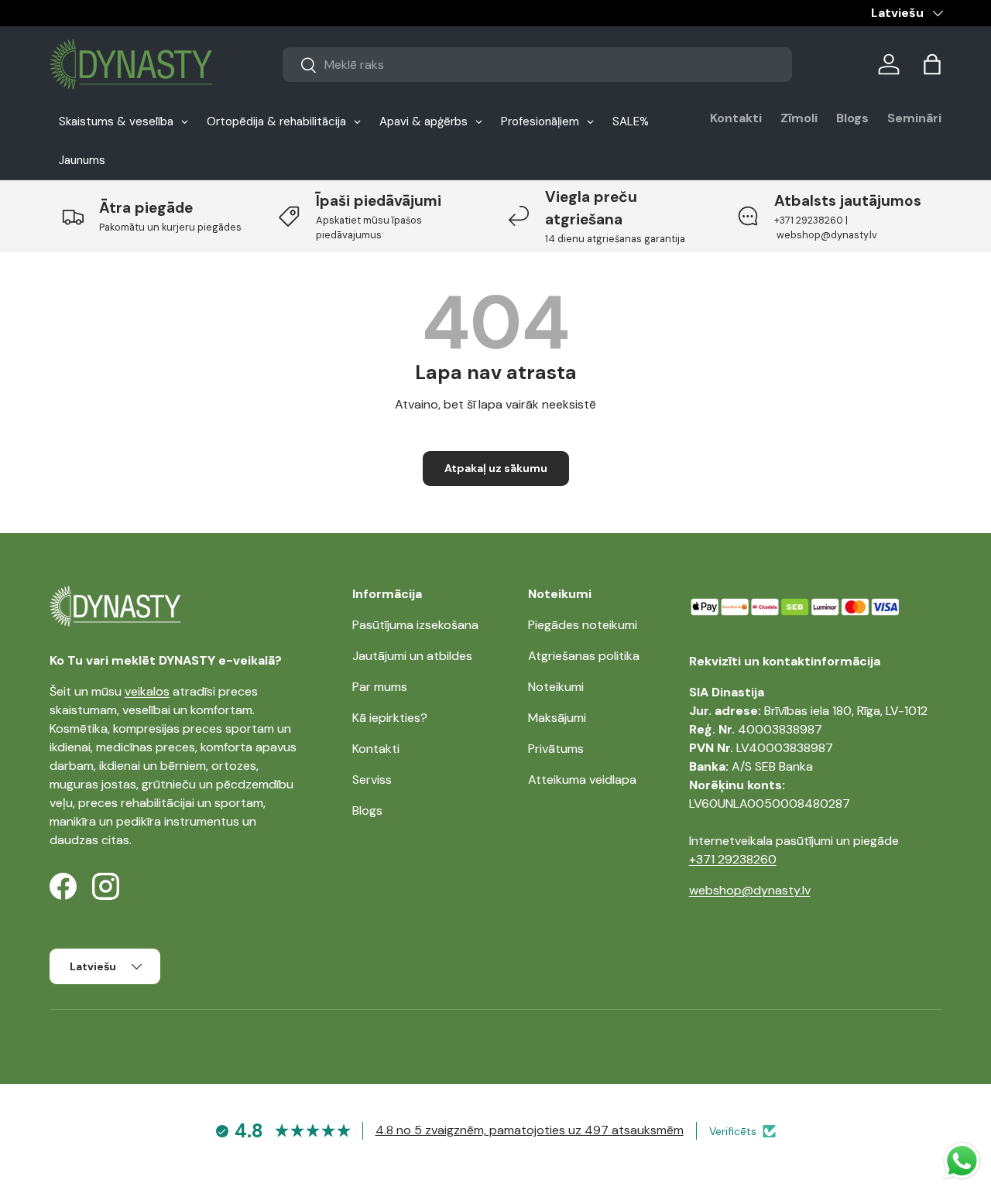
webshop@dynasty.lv (750, 890)
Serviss (372, 779)
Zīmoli (799, 118)
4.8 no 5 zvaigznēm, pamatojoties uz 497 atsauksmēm (529, 1130)
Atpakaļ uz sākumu (495, 468)
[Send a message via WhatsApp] (962, 1161)
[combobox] (537, 64)
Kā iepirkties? (389, 718)
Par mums (379, 687)
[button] (932, 64)
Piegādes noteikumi (582, 625)
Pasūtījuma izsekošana (415, 625)
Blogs (852, 118)
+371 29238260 (733, 859)
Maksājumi (557, 718)
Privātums (556, 748)
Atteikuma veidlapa (582, 779)
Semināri (914, 118)
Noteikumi (556, 687)
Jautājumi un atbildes (412, 656)
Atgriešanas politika (584, 656)
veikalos (147, 691)
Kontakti (736, 118)
